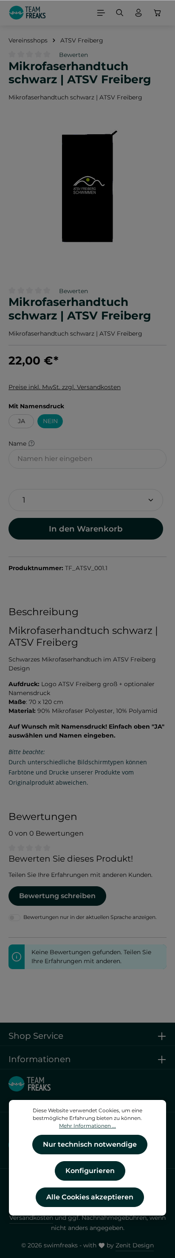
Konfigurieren (90, 1171)
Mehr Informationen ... (87, 1125)
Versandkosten (31, 1217)
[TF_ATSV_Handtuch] (87, 187)
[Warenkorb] (158, 12)
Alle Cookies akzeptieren (89, 1197)
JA (21, 421)
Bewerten (73, 55)
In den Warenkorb (86, 529)
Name (18, 443)
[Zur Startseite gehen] (27, 12)
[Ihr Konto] (138, 12)
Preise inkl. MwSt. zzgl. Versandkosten (64, 387)
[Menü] (101, 12)
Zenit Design (135, 1245)
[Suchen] (119, 12)
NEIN (50, 421)
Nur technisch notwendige (90, 1144)
